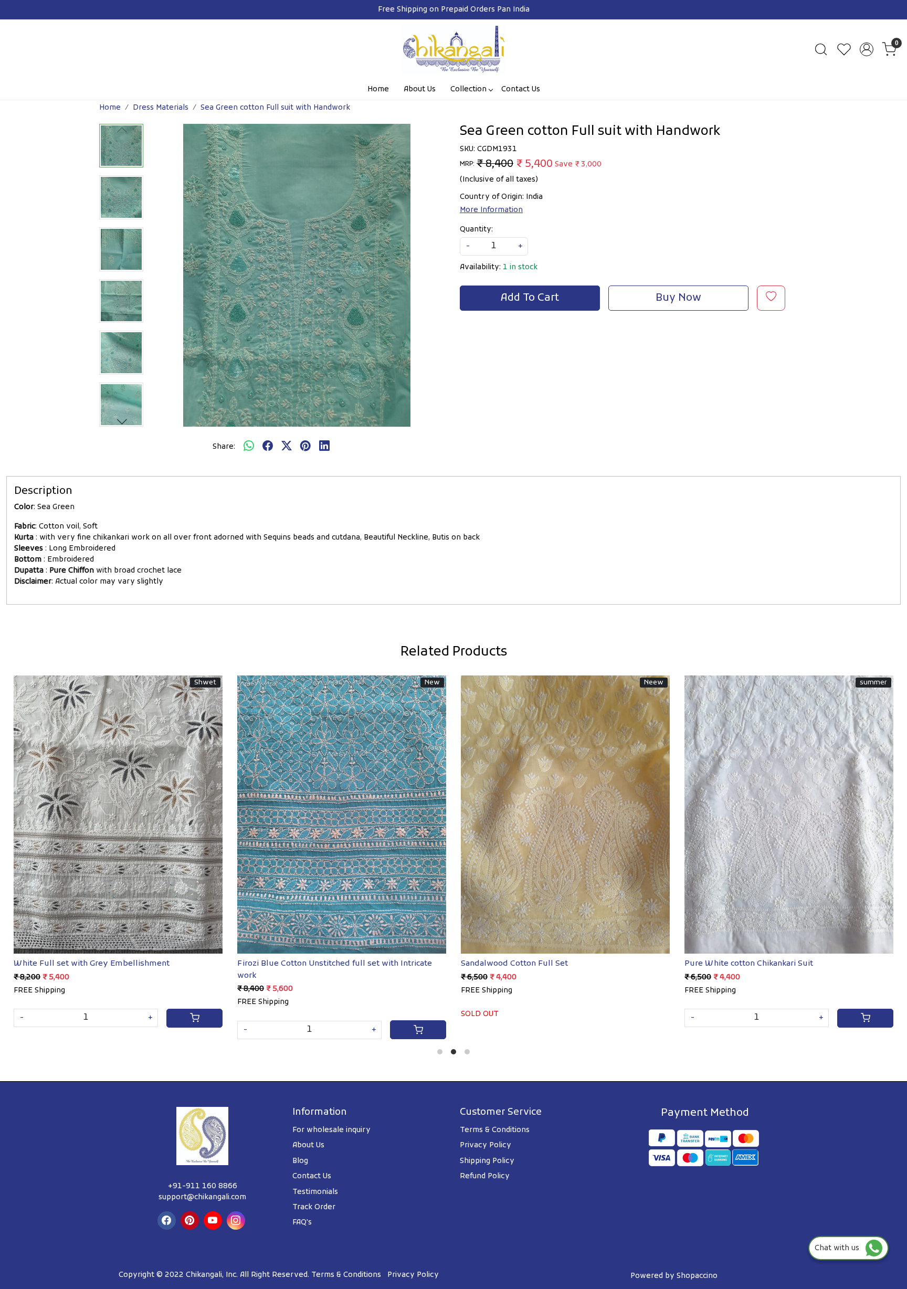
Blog (300, 1161)
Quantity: (476, 230)
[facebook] (267, 447)
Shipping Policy (487, 1161)
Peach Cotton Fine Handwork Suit (321, 963)
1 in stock (520, 267)
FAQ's (302, 1223)
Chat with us (840, 1248)
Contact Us (520, 89)
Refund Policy (485, 1176)
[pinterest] (305, 447)
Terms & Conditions (495, 1130)
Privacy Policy (485, 1145)
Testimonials (315, 1192)
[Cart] (214, 1018)
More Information (491, 210)
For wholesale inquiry (331, 1130)
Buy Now (678, 298)
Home (378, 89)
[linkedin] (324, 447)
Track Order (313, 1207)
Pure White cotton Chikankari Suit (98, 963)
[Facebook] (167, 1220)
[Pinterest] (191, 1220)
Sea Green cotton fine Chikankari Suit (550, 963)
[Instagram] (237, 1220)
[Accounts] (867, 49)
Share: (224, 447)
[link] (820, 49)
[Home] (453, 49)
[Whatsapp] (248, 447)
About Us (420, 89)
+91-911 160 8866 (202, 1186)
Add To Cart (530, 298)
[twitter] (286, 447)
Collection (468, 89)
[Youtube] (214, 1220)
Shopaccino (697, 1276)
